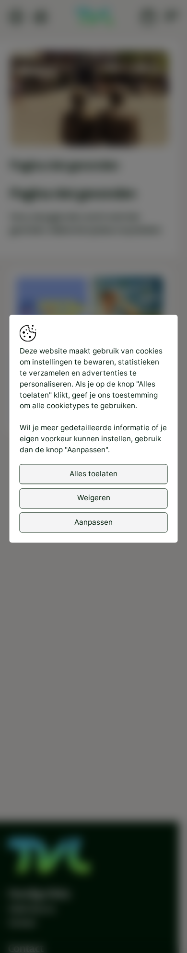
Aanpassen (93, 522)
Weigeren (93, 498)
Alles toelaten (93, 473)
